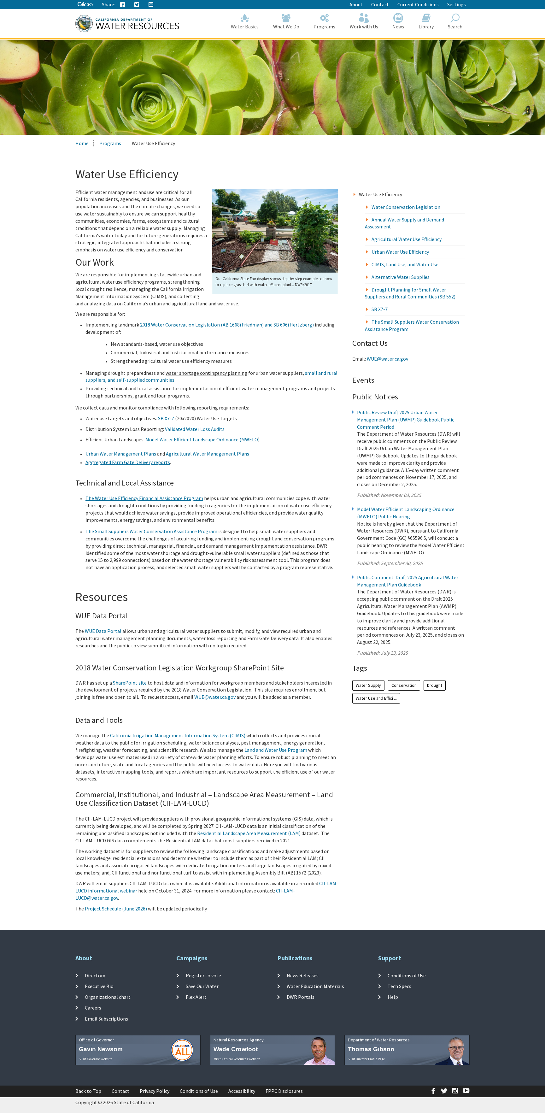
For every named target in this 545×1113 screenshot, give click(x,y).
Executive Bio (99, 986)
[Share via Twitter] (137, 5)
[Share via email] (151, 5)
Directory (95, 975)
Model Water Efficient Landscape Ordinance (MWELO (201, 439)
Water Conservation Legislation (406, 207)
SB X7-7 (166, 418)
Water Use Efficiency (380, 194)
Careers (93, 1007)
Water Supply (368, 685)
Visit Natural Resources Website (237, 1059)
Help (393, 997)
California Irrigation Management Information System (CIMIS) (177, 735)
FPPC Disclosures (284, 1091)
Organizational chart (108, 997)
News (398, 26)
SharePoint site (130, 683)
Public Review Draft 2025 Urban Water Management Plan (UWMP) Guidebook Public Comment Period (405, 419)
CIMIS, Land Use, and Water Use (405, 264)
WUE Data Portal (103, 631)
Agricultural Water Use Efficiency (407, 239)
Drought (434, 685)
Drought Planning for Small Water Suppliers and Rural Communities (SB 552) (410, 293)
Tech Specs (399, 986)
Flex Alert (196, 997)
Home (82, 143)
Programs (324, 26)
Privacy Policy (154, 1091)
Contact (380, 4)
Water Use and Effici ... (376, 698)
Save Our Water (202, 986)
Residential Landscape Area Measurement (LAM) (249, 833)
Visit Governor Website (95, 1059)
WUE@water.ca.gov (215, 697)
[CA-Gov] (85, 4)
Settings (456, 4)
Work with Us (364, 26)
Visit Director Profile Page (367, 1059)
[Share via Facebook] (123, 5)
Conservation (404, 685)
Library (426, 26)
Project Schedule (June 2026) (116, 908)
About (356, 4)
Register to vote (203, 975)
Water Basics (245, 26)
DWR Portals (300, 997)
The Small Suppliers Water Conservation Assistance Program (151, 531)
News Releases (303, 975)
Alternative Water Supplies (401, 277)
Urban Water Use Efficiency (400, 252)
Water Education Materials (315, 986)
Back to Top (88, 1091)
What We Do (286, 26)
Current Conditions (418, 4)
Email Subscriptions (106, 1018)
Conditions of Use (407, 975)
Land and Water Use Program (275, 750)
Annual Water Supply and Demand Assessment (404, 223)
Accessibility (241, 1091)
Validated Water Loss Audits (195, 429)
